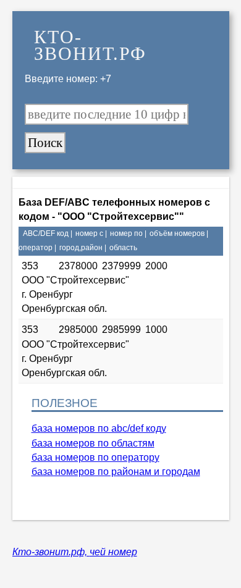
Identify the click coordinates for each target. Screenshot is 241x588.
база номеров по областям (93, 443)
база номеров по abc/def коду (99, 428)
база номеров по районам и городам (116, 471)
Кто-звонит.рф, (51, 552)
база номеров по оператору (95, 457)
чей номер (113, 552)
